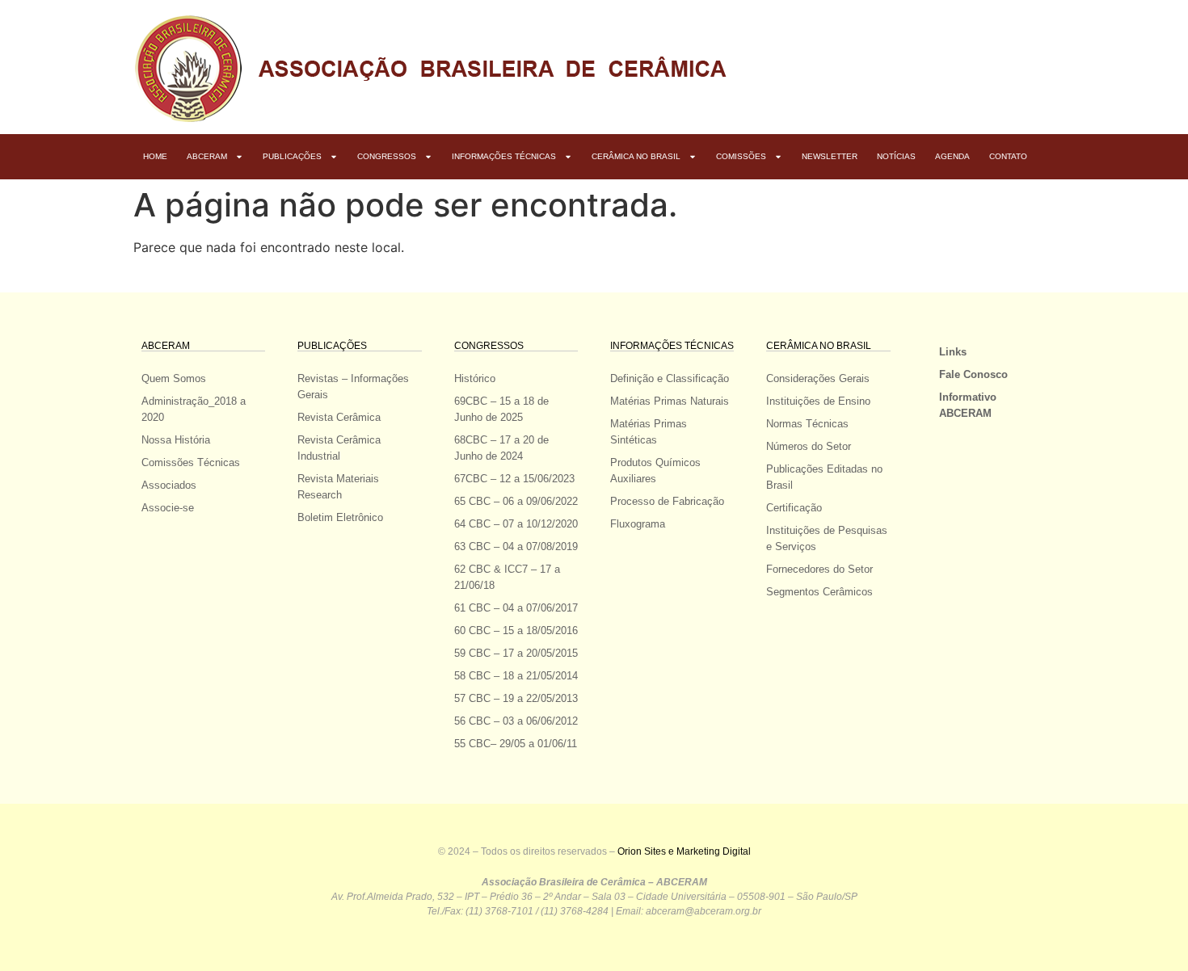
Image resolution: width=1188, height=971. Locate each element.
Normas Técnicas (807, 424)
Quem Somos (173, 378)
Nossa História (175, 440)
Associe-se (167, 508)
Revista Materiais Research (338, 487)
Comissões (741, 156)
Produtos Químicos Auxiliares (655, 470)
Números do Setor (808, 446)
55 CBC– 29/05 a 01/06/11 (515, 744)
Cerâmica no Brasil (636, 156)
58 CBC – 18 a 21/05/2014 (516, 676)
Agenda (952, 156)
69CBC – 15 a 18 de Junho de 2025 (501, 409)
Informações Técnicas (504, 156)
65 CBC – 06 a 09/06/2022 (516, 501)
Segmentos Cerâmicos (819, 592)
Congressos (386, 156)
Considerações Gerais (818, 378)
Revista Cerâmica (339, 417)
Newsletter (829, 156)
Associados (168, 485)
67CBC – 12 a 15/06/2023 (514, 479)
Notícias (896, 156)
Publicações (292, 156)
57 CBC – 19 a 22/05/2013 (516, 698)
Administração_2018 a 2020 (193, 409)
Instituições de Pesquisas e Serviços (826, 538)
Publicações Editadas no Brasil (824, 477)
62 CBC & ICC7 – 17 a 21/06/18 (507, 577)
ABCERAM (207, 156)
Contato (1008, 156)
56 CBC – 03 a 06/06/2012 (516, 721)
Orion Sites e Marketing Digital (684, 851)
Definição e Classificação (669, 378)
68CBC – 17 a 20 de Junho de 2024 (501, 448)
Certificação (794, 508)
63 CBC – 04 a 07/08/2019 (516, 546)
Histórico (474, 378)
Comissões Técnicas (190, 462)
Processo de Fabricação (667, 501)
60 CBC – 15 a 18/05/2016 (516, 630)
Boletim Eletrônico (340, 517)
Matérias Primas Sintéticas (648, 432)
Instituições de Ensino (818, 401)
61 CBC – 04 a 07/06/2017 (516, 608)
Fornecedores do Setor (819, 569)
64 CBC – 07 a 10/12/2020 (516, 524)
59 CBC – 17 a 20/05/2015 (516, 653)
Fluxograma (637, 524)
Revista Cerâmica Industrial (339, 448)
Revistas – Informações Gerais (353, 386)
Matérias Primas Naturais (669, 401)
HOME (155, 156)
